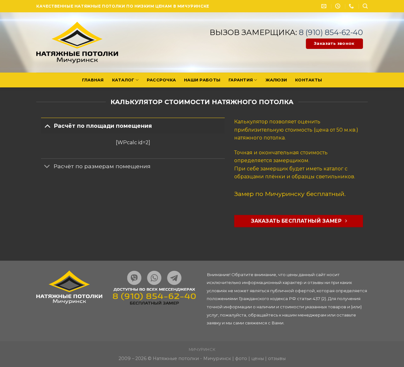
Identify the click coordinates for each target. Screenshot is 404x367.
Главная (93, 80)
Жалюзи (276, 80)
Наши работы (202, 80)
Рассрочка (161, 80)
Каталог (123, 80)
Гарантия (241, 80)
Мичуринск (202, 349)
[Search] (365, 6)
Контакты (308, 80)
